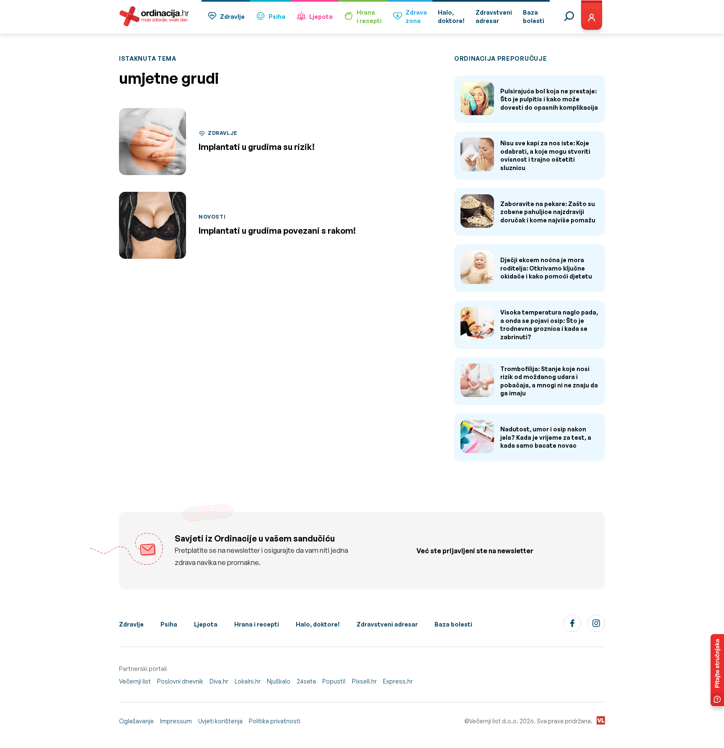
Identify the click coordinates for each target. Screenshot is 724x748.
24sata (306, 681)
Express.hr (398, 681)
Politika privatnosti (274, 721)
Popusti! (334, 681)
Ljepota (321, 16)
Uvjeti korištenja (220, 721)
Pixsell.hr (364, 681)
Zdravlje (232, 16)
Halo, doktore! (318, 624)
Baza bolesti (453, 624)
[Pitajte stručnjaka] (717, 670)
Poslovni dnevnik (180, 681)
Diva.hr (218, 681)
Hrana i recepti (256, 624)
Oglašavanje (136, 721)
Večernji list (135, 681)
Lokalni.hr (248, 681)
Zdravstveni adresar (387, 624)
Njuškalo (278, 681)
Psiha (277, 16)
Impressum (176, 721)
